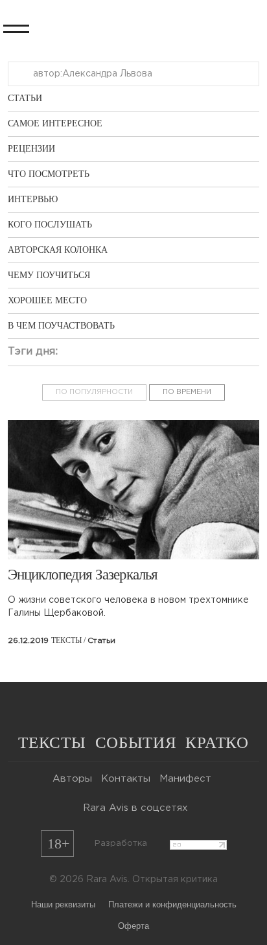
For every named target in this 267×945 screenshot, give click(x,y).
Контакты (125, 779)
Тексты (52, 742)
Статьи (25, 98)
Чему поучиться (49, 275)
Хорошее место (47, 300)
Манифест (185, 779)
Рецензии (31, 149)
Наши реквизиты (63, 904)
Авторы (72, 779)
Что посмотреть (48, 174)
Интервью (33, 199)
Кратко (216, 742)
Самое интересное (55, 123)
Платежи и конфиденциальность (172, 904)
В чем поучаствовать (61, 326)
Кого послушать (50, 224)
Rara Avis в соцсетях (135, 808)
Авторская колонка (58, 250)
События (136, 742)
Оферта (133, 925)
